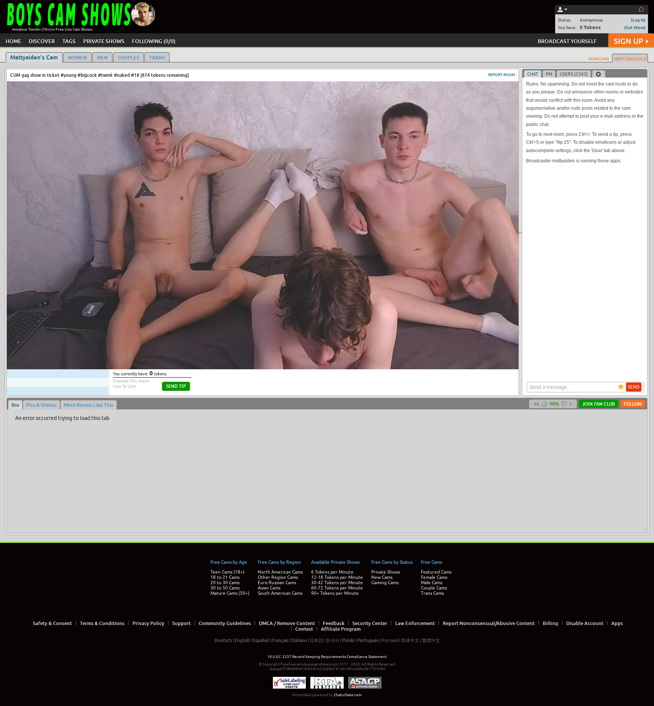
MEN (102, 57)
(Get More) (635, 27)
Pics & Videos (41, 405)
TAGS (69, 41)
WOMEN (77, 57)
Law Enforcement (415, 623)
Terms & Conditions (102, 623)
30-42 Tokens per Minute (337, 582)
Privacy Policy (148, 623)
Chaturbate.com (348, 695)
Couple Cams (434, 588)
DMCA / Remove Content (287, 623)
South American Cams (280, 593)
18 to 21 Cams (225, 577)
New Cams (381, 577)
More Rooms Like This (89, 405)
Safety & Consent (52, 623)
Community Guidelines (225, 623)
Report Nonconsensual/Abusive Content (489, 623)
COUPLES (128, 57)
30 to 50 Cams (225, 588)
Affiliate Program (341, 629)
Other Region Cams (278, 577)
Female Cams (434, 577)
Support (181, 623)
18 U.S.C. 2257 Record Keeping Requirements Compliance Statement (327, 657)
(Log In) (638, 19)
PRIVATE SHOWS (104, 41)
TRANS (157, 57)
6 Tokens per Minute (332, 572)
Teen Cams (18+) (227, 572)
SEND (634, 387)
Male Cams (431, 582)
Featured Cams (436, 572)
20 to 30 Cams (225, 582)
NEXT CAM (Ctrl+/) (630, 58)
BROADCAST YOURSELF (567, 41)
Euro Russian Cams (277, 582)
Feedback (333, 623)
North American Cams (280, 572)
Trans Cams (432, 593)
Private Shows (385, 572)
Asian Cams (269, 588)
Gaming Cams (385, 582)
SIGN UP (628, 41)
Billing (550, 623)
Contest (304, 629)
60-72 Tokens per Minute (337, 588)
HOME (13, 41)
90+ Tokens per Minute (335, 593)
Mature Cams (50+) (229, 593)
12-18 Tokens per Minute (337, 577)
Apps (617, 623)
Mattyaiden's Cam (34, 57)
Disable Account (584, 623)
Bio (15, 405)
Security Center (369, 623)
